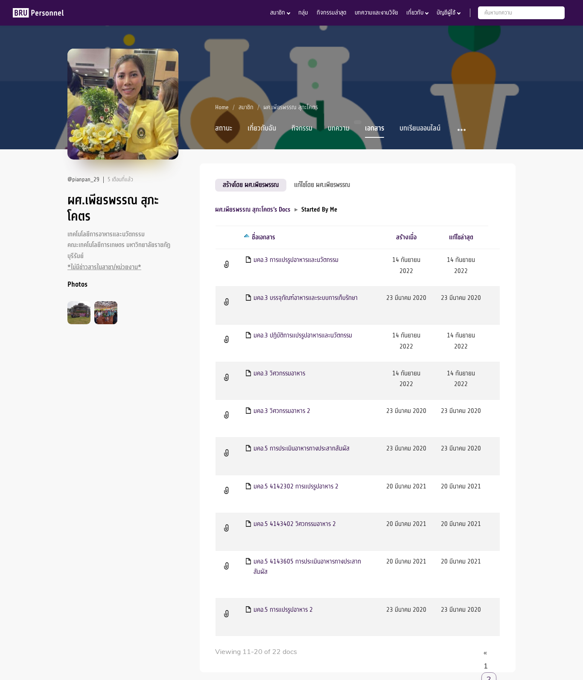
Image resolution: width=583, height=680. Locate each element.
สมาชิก (277, 12)
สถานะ (223, 128)
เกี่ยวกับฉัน (262, 128)
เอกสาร (374, 128)
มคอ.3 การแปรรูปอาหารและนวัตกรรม (296, 259)
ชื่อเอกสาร (263, 237)
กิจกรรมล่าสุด (331, 12)
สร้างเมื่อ (406, 237)
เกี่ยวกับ (414, 12)
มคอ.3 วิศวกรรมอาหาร (279, 373)
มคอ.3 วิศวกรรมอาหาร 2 (282, 411)
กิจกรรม (302, 128)
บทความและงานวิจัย (376, 12)
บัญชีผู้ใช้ (446, 12)
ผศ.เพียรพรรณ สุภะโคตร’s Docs (252, 210)
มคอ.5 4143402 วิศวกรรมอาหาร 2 (295, 524)
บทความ (339, 128)
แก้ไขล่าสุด (461, 237)
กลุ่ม (303, 12)
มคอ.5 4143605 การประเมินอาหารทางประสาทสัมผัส (307, 566)
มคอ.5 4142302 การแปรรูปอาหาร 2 (296, 486)
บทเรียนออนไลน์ (419, 128)
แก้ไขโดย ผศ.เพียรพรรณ (322, 184)
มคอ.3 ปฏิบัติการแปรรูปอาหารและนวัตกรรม (303, 335)
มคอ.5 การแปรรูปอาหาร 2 (283, 609)
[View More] (462, 130)
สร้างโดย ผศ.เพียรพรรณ (251, 184)
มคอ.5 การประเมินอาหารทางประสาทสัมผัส (302, 448)
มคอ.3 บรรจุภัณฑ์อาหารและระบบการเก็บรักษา (306, 297)
